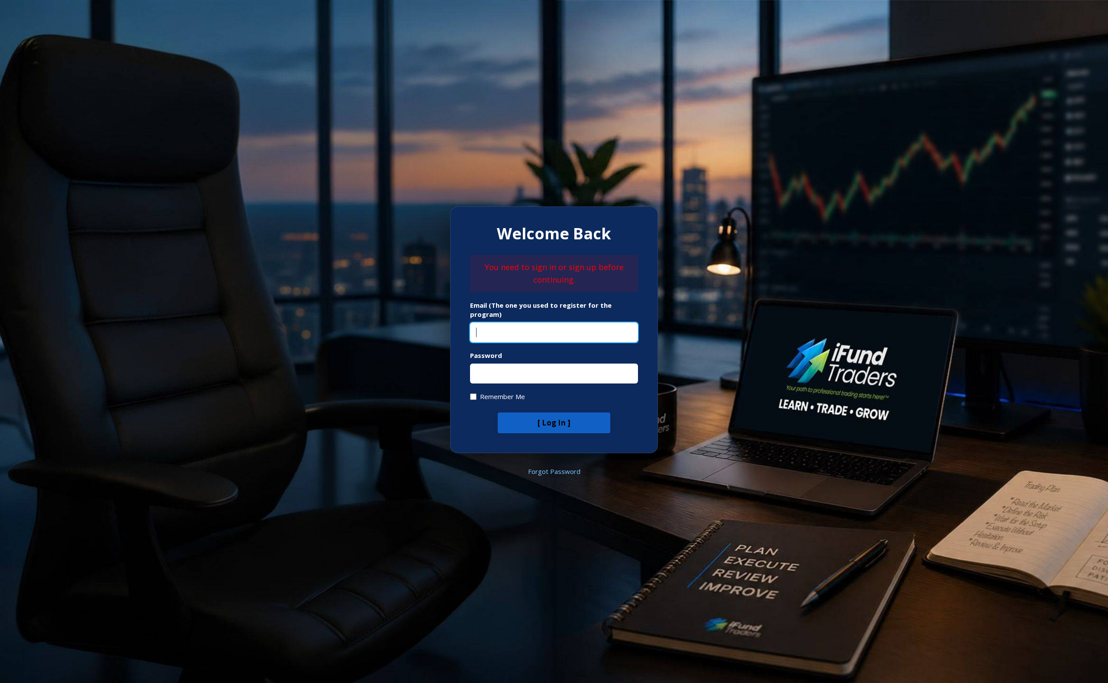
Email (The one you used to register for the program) (541, 310)
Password (486, 355)
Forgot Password (554, 471)
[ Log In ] (554, 423)
